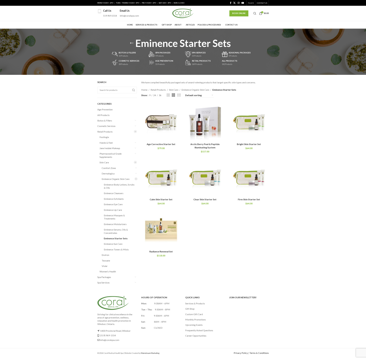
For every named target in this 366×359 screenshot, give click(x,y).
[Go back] (131, 43)
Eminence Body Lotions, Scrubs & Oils (119, 186)
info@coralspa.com (109, 340)
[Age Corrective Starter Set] (161, 121)
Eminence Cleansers (113, 193)
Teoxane (106, 260)
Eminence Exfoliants (114, 198)
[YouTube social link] (242, 3)
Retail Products (105, 131)
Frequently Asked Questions (199, 330)
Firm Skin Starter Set (249, 199)
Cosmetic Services (106, 126)
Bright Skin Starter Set (249, 144)
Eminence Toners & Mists (116, 249)
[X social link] (234, 3)
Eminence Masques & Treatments (114, 217)
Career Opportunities (195, 335)
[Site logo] (183, 13)
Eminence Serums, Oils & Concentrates (116, 231)
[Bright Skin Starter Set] (249, 121)
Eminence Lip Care (113, 209)
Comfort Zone (109, 168)
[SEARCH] (133, 90)
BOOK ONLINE (238, 13)
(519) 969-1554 (108, 335)
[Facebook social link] (230, 3)
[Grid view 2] (168, 95)
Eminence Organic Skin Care (115, 179)
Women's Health (108, 271)
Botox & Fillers (104, 120)
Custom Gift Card (194, 314)
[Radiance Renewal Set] (161, 229)
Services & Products (195, 303)
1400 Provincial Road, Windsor (115, 330)
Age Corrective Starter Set (161, 144)
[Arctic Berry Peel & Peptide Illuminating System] (205, 121)
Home (144, 89)
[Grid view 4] (179, 95)
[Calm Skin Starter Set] (161, 177)
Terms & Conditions (259, 353)
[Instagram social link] (238, 3)
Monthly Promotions (195, 319)
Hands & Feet (106, 142)
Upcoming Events (194, 324)
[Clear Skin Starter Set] (205, 177)
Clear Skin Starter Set (204, 199)
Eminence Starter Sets (116, 238)
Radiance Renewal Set (161, 251)
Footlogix (104, 137)
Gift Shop (190, 308)
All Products (103, 115)
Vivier (105, 266)
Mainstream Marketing (150, 353)
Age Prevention (105, 109)
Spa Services (103, 282)
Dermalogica (108, 173)
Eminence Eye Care (113, 204)
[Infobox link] (107, 13)
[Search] (255, 13)
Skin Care (104, 162)
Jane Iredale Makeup (110, 148)
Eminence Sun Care (113, 243)
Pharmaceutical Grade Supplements (111, 155)
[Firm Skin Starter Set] (249, 177)
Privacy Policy (241, 353)
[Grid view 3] (173, 95)
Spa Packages (104, 277)
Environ (105, 255)
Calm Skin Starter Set (161, 199)
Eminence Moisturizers (115, 224)
